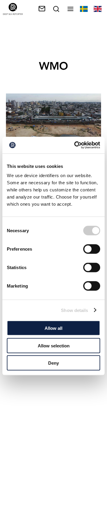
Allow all (53, 328)
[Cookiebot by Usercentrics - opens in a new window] (75, 145)
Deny (53, 363)
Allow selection (54, 345)
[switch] (91, 249)
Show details (74, 310)
